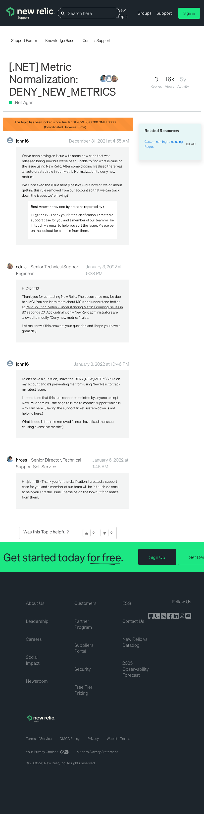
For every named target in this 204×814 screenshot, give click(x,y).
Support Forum (24, 40)
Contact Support (96, 40)
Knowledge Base (59, 40)
